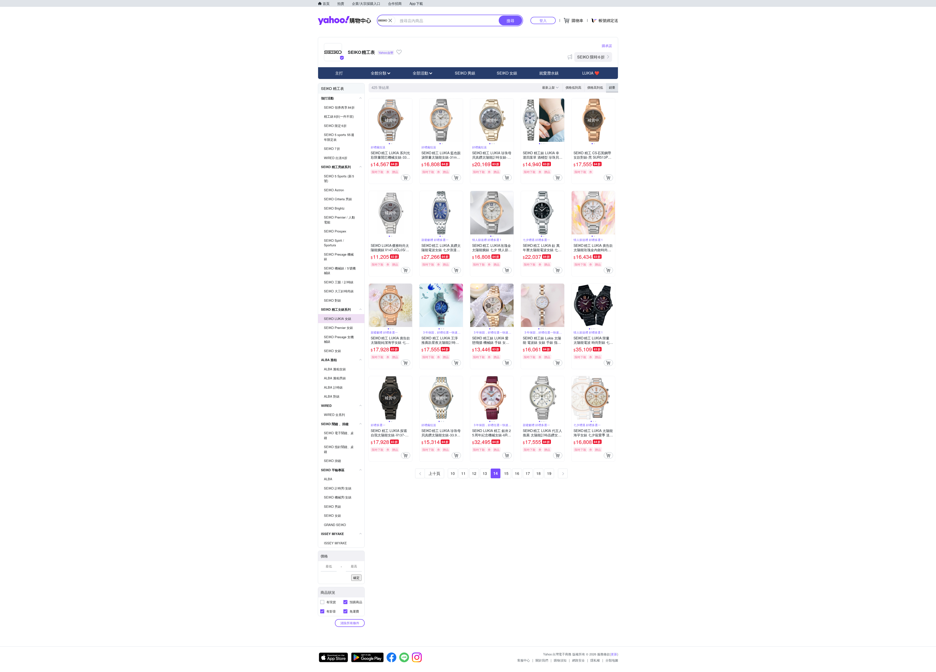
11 (463, 473)
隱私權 (595, 660)
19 (549, 473)
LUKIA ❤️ (590, 73)
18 (538, 473)
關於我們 (542, 660)
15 (506, 473)
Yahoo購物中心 (344, 20)
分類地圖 (611, 660)
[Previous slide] (372, 120)
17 (528, 473)
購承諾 (607, 45)
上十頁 (434, 473)
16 (517, 473)
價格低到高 (573, 87)
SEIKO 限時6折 (591, 57)
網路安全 (578, 660)
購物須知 (560, 660)
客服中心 (523, 660)
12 (474, 473)
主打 (339, 73)
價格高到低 (595, 87)
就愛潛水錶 (549, 73)
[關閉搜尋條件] (390, 20)
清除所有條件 (349, 623)
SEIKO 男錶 (465, 73)
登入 (543, 20)
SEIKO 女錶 (507, 73)
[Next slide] (409, 120)
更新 (614, 654)
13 (485, 473)
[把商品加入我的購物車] (405, 177)
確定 (356, 577)
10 (452, 473)
